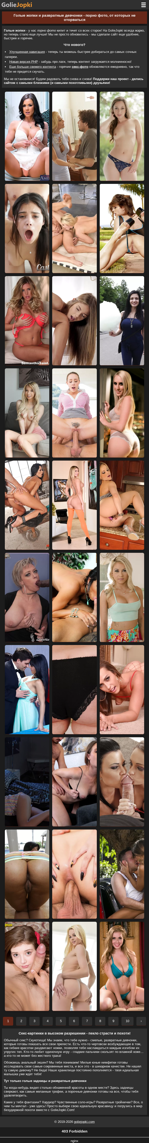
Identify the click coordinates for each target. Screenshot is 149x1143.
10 (127, 1021)
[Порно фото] (19, 4)
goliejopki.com (84, 1122)
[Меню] (143, 4)
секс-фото (80, 67)
